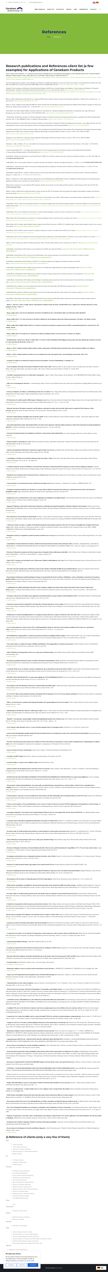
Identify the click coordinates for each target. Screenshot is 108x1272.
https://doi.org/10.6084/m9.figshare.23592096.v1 (27, 226)
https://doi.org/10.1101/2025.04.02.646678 (51, 152)
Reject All (22, 1265)
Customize (11, 1265)
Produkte (60, 9)
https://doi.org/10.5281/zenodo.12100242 (28, 193)
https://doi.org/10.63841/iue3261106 (75, 90)
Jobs (75, 9)
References (83, 9)
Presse (68, 9)
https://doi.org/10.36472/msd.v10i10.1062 (52, 181)
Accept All (33, 1265)
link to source (13, 309)
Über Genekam (40, 9)
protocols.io (65, 249)
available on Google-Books (15, 964)
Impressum (59, 1268)
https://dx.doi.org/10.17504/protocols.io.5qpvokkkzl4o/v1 (32, 263)
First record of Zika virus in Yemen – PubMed (71, 85)
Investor (50, 9)
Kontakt (93, 9)
